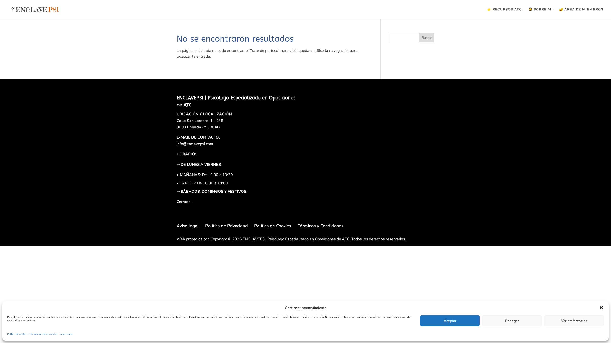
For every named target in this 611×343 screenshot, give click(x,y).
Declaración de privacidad (43, 334)
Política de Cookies (272, 226)
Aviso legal (188, 226)
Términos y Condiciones (320, 226)
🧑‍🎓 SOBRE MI (540, 9)
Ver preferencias (574, 320)
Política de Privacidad (226, 226)
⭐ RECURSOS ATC (504, 9)
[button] (601, 307)
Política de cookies (17, 334)
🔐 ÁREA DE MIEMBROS (581, 9)
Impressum (66, 334)
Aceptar (450, 320)
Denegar (512, 320)
